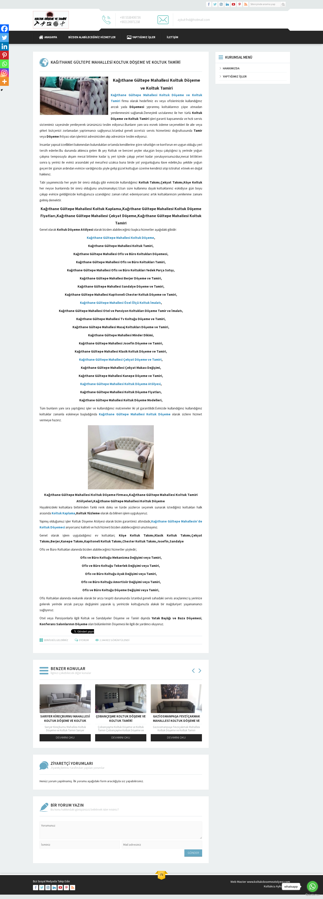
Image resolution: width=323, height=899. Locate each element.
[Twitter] (4, 37)
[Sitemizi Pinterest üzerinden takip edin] (239, 4)
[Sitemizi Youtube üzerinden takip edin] (233, 4)
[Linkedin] (4, 46)
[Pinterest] (4, 55)
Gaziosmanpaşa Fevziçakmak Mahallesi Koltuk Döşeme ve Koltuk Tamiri (176, 720)
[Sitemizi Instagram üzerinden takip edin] (221, 4)
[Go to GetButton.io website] (312, 895)
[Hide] (2, 90)
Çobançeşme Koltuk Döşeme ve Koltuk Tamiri (121, 718)
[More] (4, 81)
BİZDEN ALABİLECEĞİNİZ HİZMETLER (92, 37)
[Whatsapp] (4, 63)
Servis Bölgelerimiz (56, 640)
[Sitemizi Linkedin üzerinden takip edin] (227, 4)
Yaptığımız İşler (143, 37)
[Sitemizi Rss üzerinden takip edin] (245, 4)
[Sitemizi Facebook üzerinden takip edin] (208, 4)
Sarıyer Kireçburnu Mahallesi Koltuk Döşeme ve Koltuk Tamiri (65, 720)
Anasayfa (50, 37)
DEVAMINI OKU (65, 737)
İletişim (172, 37)
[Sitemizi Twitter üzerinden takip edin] (215, 4)
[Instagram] (4, 72)
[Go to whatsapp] (312, 886)
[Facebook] (4, 28)
